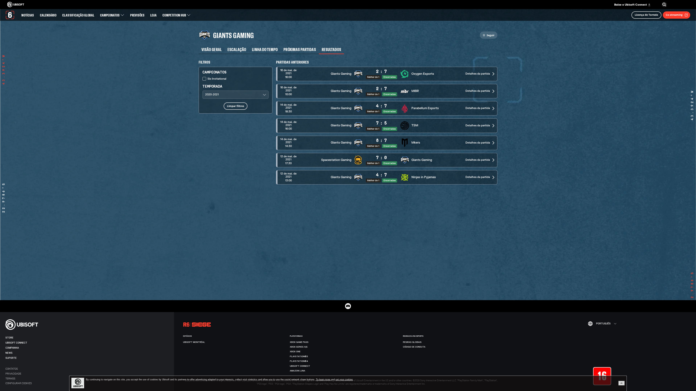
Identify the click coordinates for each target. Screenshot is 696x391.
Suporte (11, 358)
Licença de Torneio (646, 14)
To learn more (323, 379)
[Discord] (348, 306)
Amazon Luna (297, 370)
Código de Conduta (414, 347)
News (9, 353)
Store (9, 337)
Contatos (11, 368)
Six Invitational (217, 78)
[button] (386, 74)
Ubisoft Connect (16, 342)
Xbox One (295, 351)
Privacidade (13, 373)
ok (621, 383)
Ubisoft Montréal (194, 342)
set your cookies (344, 379)
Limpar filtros (235, 106)
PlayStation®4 (299, 361)
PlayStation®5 (299, 356)
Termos (10, 378)
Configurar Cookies (18, 383)
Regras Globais (412, 342)
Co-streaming (674, 14)
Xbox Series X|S (299, 347)
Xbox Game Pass (299, 342)
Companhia (12, 347)
